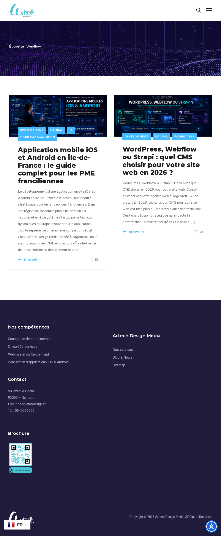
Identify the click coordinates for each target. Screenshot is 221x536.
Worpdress (184, 136)
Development (32, 130)
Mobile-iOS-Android (37, 137)
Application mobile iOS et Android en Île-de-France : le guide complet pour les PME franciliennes (58, 165)
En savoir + (31, 260)
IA (71, 130)
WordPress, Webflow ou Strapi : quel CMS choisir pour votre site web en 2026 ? (161, 161)
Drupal (56, 130)
